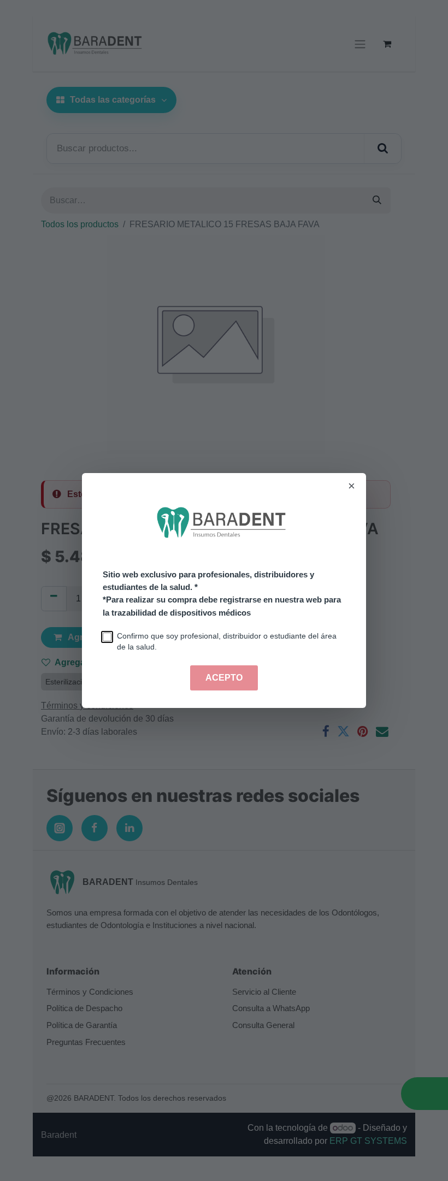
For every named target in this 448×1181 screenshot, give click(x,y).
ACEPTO (224, 677)
